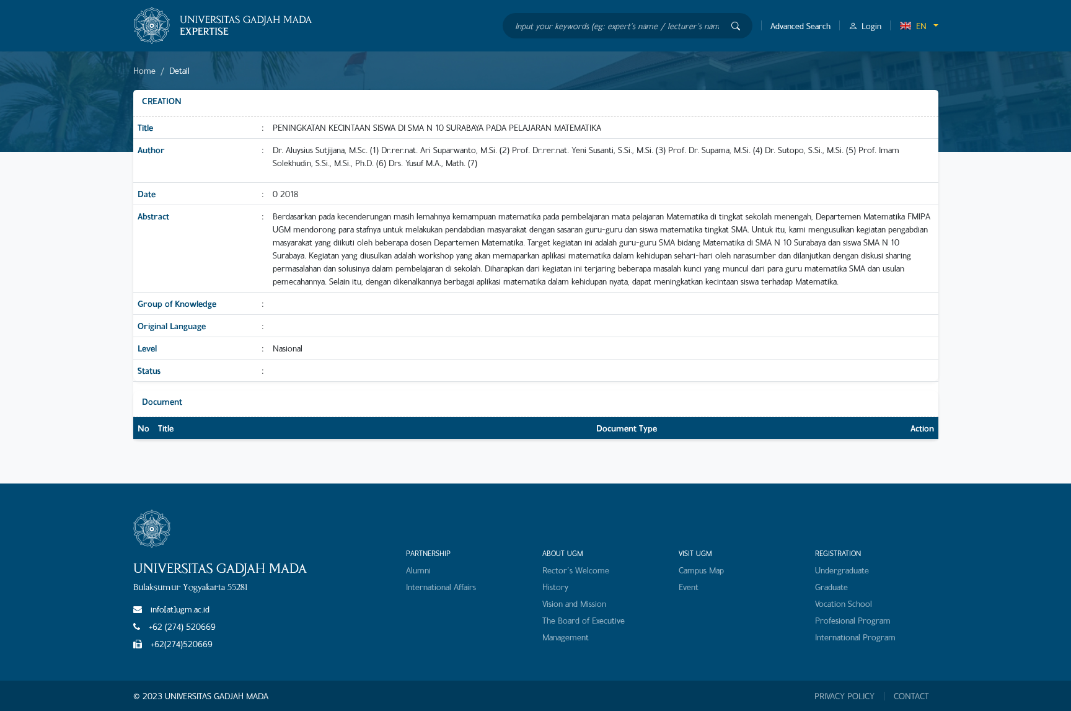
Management (565, 637)
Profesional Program (853, 620)
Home (144, 70)
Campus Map (701, 570)
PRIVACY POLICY (844, 696)
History (555, 586)
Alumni (418, 570)
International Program (855, 637)
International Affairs (441, 586)
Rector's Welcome (575, 570)
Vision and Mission (574, 603)
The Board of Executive (583, 620)
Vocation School (843, 603)
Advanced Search (800, 25)
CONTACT (911, 696)
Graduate (831, 586)
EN (921, 25)
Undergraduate (842, 570)
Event (689, 586)
